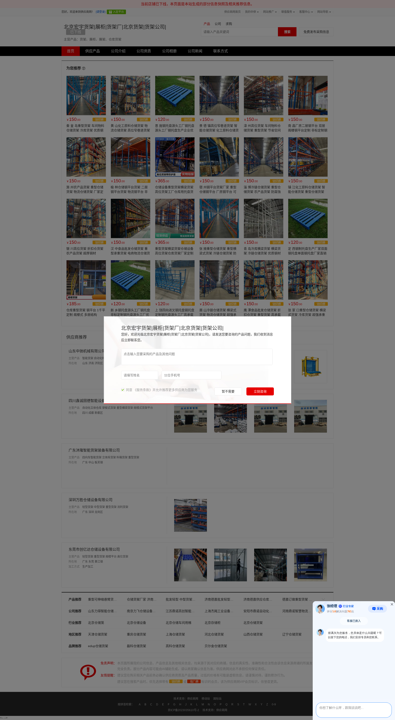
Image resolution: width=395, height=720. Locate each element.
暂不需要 (228, 391)
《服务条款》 (142, 389)
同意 (128, 389)
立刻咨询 (260, 391)
